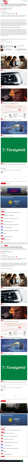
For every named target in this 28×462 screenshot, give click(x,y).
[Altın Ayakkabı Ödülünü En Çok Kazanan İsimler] (14, 191)
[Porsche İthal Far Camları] (20, 46)
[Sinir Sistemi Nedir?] (14, 233)
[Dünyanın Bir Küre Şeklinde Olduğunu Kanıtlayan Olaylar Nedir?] (14, 224)
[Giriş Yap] (25, 1)
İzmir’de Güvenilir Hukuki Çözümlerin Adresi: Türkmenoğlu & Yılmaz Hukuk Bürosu (12, 288)
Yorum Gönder (3, 183)
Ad (1, 178)
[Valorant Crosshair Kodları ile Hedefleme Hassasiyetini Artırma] (7, 50)
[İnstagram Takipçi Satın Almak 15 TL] (14, 239)
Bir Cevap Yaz (3, 168)
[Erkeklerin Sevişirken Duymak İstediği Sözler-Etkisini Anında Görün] (14, 230)
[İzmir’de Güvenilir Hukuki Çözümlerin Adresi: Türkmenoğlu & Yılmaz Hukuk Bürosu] (7, 46)
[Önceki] (1, 190)
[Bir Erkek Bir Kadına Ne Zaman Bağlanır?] (14, 408)
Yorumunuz (4, 171)
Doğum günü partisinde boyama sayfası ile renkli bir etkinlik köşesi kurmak (11, 337)
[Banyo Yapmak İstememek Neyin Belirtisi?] (14, 236)
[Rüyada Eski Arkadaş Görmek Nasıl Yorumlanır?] (14, 221)
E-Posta (16, 178)
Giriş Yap (8, 183)
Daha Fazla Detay (14, 206)
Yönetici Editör (5, 251)
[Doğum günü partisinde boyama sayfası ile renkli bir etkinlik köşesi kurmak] (20, 50)
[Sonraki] (26, 190)
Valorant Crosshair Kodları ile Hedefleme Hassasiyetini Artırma (9, 103)
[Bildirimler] (26, 1)
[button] (7, 3)
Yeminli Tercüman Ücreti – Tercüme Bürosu (7, 136)
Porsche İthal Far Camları (4, 87)
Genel (1, 86)
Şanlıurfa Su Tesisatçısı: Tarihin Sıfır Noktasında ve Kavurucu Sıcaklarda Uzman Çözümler (13, 164)
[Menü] (1, 1)
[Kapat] (27, 457)
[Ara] (23, 1)
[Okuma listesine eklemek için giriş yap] (16, 13)
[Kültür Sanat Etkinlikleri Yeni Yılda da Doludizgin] (14, 215)
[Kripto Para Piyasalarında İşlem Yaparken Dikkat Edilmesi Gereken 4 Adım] (14, 212)
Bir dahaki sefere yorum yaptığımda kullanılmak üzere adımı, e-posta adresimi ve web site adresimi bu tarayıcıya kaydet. (14, 181)
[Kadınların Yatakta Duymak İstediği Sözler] (14, 227)
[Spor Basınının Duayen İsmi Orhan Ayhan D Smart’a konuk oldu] (14, 218)
